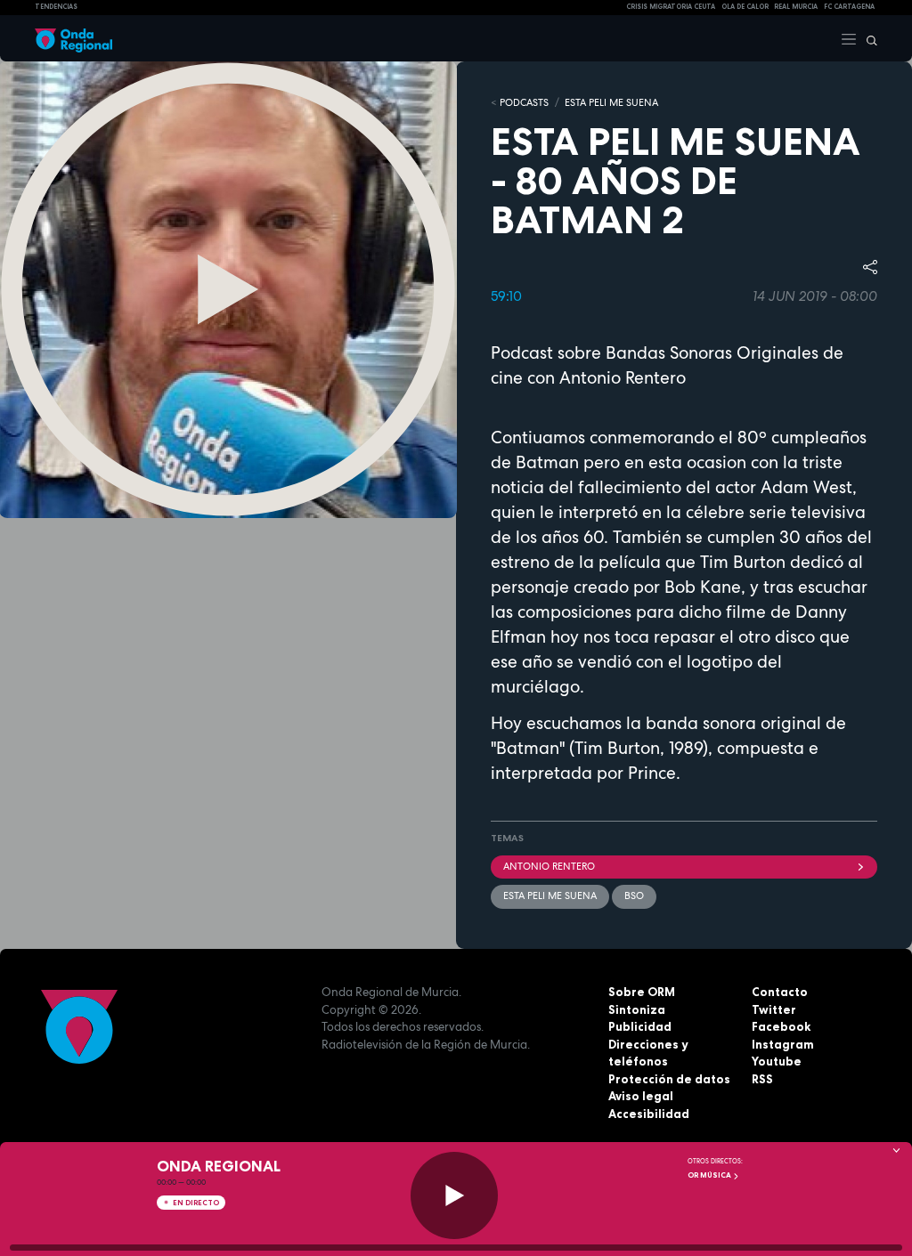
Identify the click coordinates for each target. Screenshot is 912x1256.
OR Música (710, 1175)
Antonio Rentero (549, 866)
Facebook (781, 1026)
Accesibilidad (648, 1113)
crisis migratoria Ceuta (670, 7)
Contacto (780, 992)
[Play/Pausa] (454, 1195)
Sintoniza (636, 1009)
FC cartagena (849, 7)
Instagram (783, 1044)
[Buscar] (867, 38)
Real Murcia (796, 7)
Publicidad (640, 1026)
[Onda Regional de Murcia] (73, 38)
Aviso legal (640, 1096)
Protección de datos (669, 1079)
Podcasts (524, 102)
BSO (634, 895)
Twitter (774, 1009)
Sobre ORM (641, 992)
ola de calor (745, 7)
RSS (762, 1079)
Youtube (777, 1061)
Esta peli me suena (611, 102)
